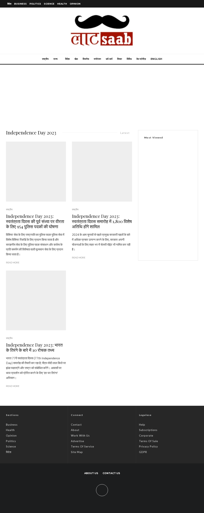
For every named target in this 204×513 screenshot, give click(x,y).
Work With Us (80, 435)
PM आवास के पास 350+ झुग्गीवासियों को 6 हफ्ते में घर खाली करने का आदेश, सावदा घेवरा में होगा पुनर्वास (166, 186)
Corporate (146, 435)
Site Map (77, 452)
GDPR (143, 452)
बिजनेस (86, 58)
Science (49, 3)
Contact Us (111, 473)
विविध (129, 58)
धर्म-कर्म (109, 58)
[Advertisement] (102, 94)
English (156, 58)
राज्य (55, 58)
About (75, 430)
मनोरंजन (97, 58)
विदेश (9, 3)
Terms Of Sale (148, 441)
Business (20, 3)
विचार (119, 58)
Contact (76, 424)
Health (62, 3)
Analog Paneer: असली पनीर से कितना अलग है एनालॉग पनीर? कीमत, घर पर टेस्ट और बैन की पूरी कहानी (175, 227)
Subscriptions (148, 430)
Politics (35, 3)
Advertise (77, 441)
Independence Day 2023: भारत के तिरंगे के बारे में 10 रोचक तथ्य (34, 347)
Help (142, 424)
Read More (12, 262)
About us (91, 473)
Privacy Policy (148, 446)
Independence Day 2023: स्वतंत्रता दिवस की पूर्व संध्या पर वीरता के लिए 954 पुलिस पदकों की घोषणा (35, 221)
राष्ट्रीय (45, 58)
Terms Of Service (82, 446)
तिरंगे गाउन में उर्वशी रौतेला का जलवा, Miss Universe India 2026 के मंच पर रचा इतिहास (176, 204)
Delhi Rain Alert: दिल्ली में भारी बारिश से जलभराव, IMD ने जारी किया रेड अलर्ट (176, 247)
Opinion (75, 3)
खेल (76, 58)
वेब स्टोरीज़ (141, 58)
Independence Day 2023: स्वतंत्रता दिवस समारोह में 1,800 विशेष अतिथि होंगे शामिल (102, 221)
